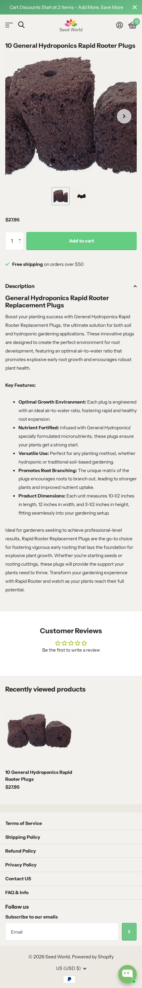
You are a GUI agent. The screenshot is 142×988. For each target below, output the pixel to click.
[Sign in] (119, 25)
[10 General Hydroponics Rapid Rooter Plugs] (39, 730)
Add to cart (81, 241)
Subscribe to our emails (31, 917)
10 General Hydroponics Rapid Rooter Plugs (38, 775)
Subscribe (129, 932)
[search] (21, 24)
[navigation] (61, 196)
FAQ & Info (16, 892)
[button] (21, 235)
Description (20, 286)
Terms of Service (23, 823)
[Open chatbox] (127, 974)
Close (134, 7)
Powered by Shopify (93, 957)
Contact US (18, 879)
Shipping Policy (22, 837)
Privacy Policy (21, 865)
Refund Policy (20, 851)
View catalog (9, 25)
